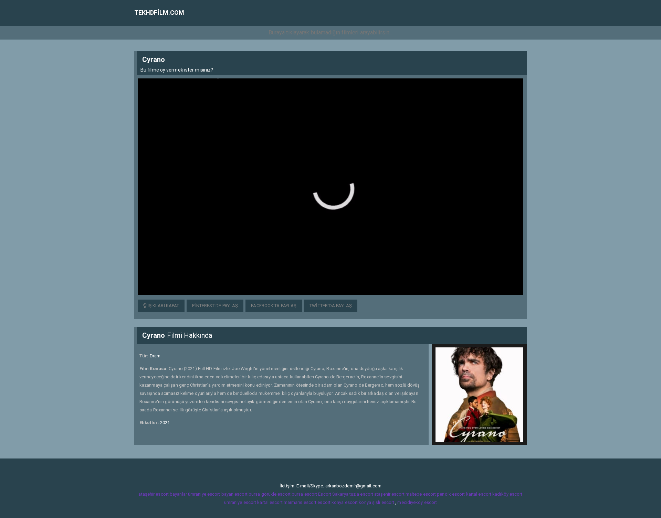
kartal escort (478, 494)
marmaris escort (300, 502)
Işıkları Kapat (163, 305)
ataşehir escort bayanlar (162, 494)
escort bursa (247, 494)
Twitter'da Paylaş (330, 305)
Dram (155, 355)
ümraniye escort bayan (210, 494)
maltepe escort (421, 494)
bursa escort (304, 494)
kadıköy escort (507, 494)
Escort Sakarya (333, 494)
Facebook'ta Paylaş (273, 305)
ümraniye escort (240, 502)
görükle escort (276, 494)
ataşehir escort (389, 494)
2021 (165, 422)
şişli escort (383, 502)
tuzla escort (361, 494)
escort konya (330, 502)
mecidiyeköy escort (417, 502)
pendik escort (451, 494)
